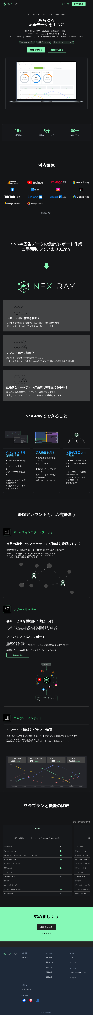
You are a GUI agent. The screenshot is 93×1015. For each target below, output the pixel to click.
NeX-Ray (49, 957)
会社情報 (25, 957)
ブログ (72, 957)
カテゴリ (73, 962)
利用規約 (73, 978)
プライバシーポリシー (78, 973)
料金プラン (50, 967)
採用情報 (49, 977)
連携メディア (50, 962)
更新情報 (49, 972)
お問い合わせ (26, 989)
